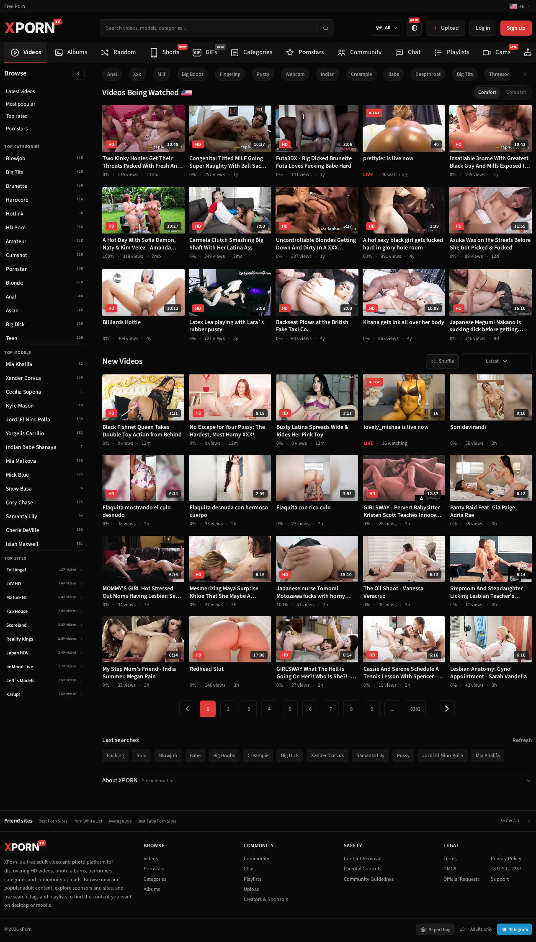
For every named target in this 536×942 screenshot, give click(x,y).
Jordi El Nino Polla (442, 755)
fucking (115, 755)
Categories (155, 879)
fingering (230, 74)
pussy (263, 74)
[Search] (325, 28)
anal (112, 74)
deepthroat (428, 74)
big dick (290, 755)
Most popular (21, 104)
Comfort (487, 92)
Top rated (17, 116)
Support (500, 879)
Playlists (252, 879)
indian (328, 74)
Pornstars (17, 128)
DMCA (449, 868)
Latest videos (20, 91)
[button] (527, 74)
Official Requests (461, 879)
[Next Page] (447, 709)
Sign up (516, 28)
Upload (252, 889)
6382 (415, 709)
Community (256, 858)
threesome (501, 74)
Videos (151, 858)
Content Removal (362, 858)
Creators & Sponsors (266, 899)
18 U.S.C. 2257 (506, 868)
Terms (449, 858)
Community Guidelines (369, 879)
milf (161, 74)
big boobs (193, 74)
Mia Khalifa (488, 755)
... (392, 709)
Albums (152, 889)
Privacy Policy (506, 858)
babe (393, 74)
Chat (249, 868)
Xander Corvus (327, 755)
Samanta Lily (370, 755)
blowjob (168, 755)
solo (142, 755)
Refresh (522, 740)
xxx (137, 74)
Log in (483, 28)
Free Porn (14, 6)
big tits (465, 74)
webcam (295, 74)
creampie (361, 74)
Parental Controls (362, 868)
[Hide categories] (78, 73)
